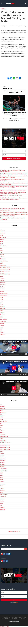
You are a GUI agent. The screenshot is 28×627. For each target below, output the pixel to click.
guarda (1, 276)
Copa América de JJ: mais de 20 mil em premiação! (13, 190)
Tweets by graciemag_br (14, 531)
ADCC (1, 235)
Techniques (3, 321)
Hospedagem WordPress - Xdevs (14, 621)
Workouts (2, 334)
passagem (2, 308)
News (1, 302)
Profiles (2, 312)
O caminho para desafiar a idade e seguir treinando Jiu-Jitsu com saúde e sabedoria (14, 176)
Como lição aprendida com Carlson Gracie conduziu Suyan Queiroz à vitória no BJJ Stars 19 (13, 193)
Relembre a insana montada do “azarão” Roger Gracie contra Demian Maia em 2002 (13, 187)
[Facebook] (7, 554)
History (2, 278)
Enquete (2, 256)
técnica (2, 323)
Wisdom (2, 332)
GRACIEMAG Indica (5, 269)
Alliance (2, 239)
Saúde (1, 317)
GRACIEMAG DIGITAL (5, 267)
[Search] (26, 3)
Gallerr (1, 263)
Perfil (1, 310)
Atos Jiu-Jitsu (3, 246)
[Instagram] (4, 554)
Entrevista (2, 259)
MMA (1, 297)
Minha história (3, 293)
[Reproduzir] (2, 354)
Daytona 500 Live (4, 626)
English (2, 254)
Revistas (2, 315)
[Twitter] (9, 554)
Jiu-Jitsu (2, 287)
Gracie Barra (3, 265)
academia (2, 231)
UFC (1, 330)
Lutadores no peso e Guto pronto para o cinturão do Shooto (14, 91)
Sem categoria (3, 319)
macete (2, 291)
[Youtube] (2, 554)
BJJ (1, 248)
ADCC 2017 (3, 237)
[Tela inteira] (26, 354)
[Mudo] (24, 354)
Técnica (2, 325)
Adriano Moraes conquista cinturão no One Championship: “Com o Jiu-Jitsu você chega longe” (14, 114)
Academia (2, 233)
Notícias (3, 9)
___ (1, 228)
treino (1, 328)
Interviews (2, 282)
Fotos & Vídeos (4, 261)
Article (1, 241)
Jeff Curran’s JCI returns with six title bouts (11, 195)
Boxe (1, 250)
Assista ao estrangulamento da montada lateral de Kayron (14, 119)
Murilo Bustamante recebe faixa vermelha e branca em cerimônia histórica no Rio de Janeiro (13, 198)
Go (25, 549)
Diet (1, 252)
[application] (14, 347)
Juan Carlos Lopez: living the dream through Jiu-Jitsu (13, 174)
